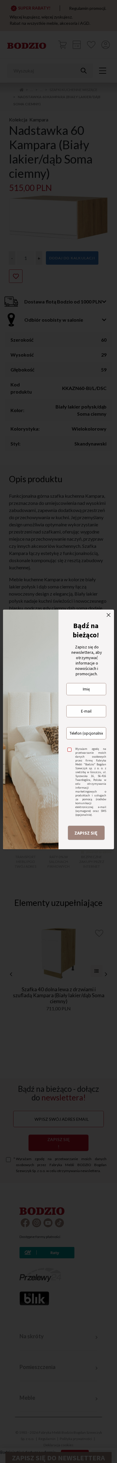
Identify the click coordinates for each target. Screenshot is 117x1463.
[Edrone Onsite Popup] (58, 731)
